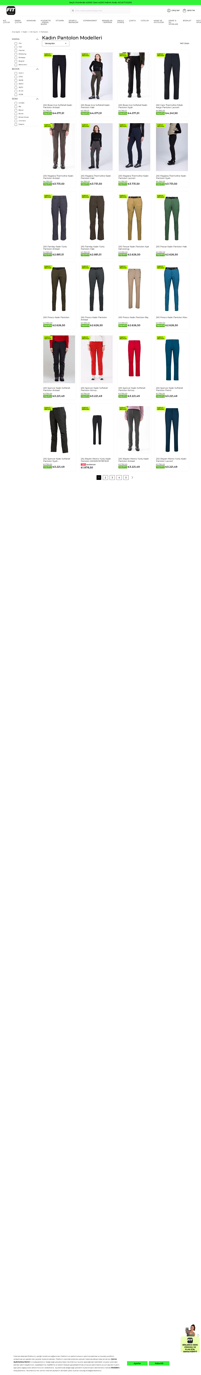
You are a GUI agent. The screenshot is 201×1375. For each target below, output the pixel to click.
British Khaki (24, 117)
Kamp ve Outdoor (159, 21)
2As (20, 43)
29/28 (21, 94)
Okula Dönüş (120, 21)
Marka (15, 39)
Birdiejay (22, 57)
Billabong (22, 54)
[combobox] (100, 10)
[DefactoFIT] (37, 10)
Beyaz (21, 110)
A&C (20, 47)
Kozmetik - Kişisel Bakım (46, 22)
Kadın (25, 32)
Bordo (21, 114)
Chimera (22, 121)
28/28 (21, 80)
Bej (20, 106)
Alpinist (22, 50)
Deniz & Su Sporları (173, 22)
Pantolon (44, 32)
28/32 (21, 87)
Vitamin (60, 20)
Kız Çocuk (6, 21)
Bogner (21, 61)
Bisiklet (187, 20)
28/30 (21, 84)
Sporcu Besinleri (73, 21)
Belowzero (23, 65)
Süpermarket (90, 20)
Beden (15, 69)
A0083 (21, 103)
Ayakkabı (31, 20)
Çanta (132, 20)
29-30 (21, 91)
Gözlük (145, 20)
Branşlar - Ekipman (107, 21)
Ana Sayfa (16, 32)
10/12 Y (21, 73)
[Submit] (73, 10)
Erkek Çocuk (18, 21)
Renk (15, 99)
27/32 (21, 77)
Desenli (21, 124)
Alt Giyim (34, 32)
